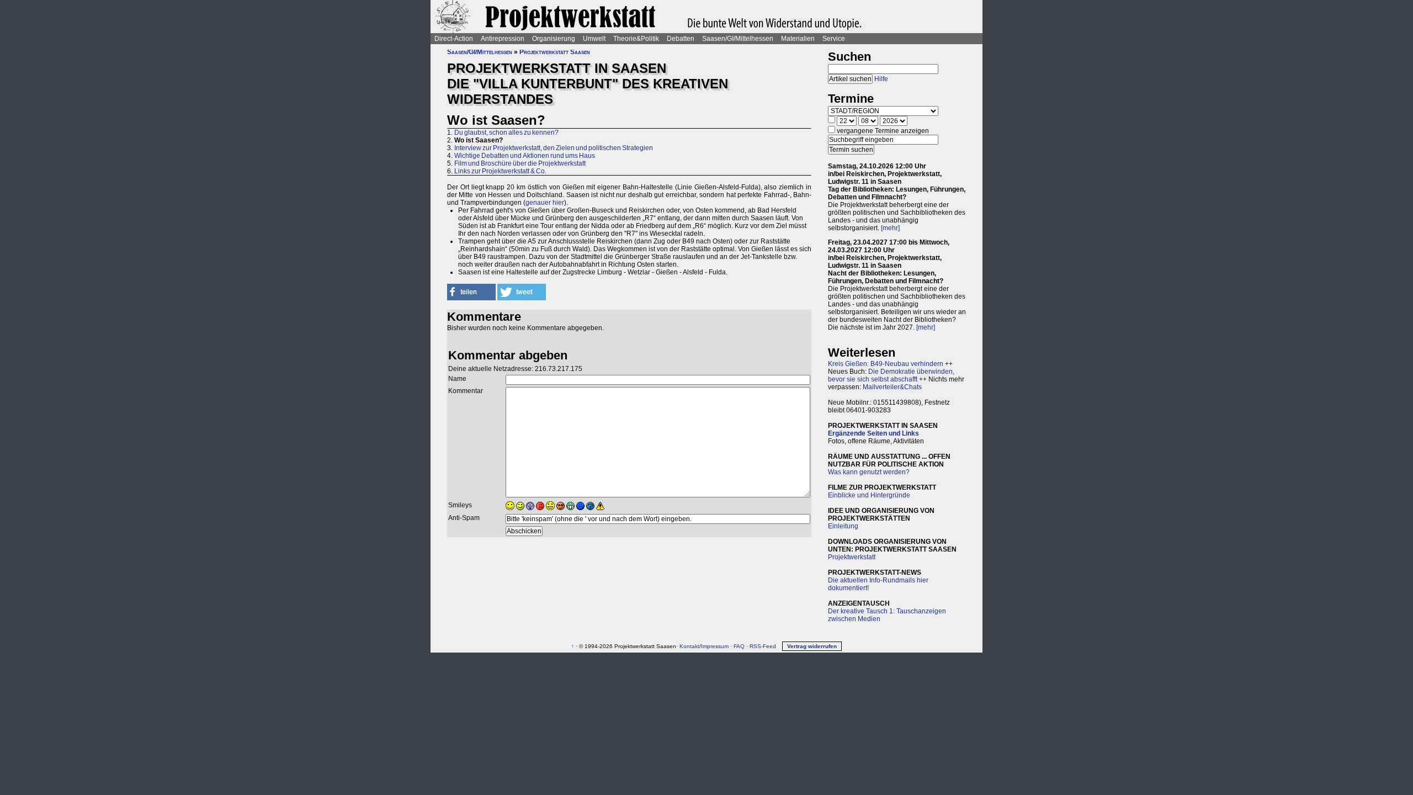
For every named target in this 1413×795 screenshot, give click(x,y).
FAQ (739, 646)
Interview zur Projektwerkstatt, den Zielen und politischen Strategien (553, 148)
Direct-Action (453, 39)
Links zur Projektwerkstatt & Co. (500, 171)
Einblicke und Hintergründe (869, 495)
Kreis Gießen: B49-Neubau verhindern (885, 364)
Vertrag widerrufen (812, 646)
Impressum (715, 646)
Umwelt (594, 39)
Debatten (680, 39)
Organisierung (553, 39)
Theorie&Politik (636, 39)
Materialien (798, 39)
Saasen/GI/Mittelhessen (737, 39)
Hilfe (881, 79)
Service (833, 39)
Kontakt (689, 646)
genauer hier (544, 202)
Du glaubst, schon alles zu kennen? (506, 132)
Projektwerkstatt (851, 557)
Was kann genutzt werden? (869, 472)
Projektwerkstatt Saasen (554, 52)
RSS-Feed (763, 646)
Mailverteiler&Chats (892, 387)
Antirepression (502, 39)
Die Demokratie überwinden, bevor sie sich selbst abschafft (891, 375)
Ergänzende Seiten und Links (873, 433)
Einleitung (843, 526)
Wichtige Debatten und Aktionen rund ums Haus (524, 156)
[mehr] (890, 228)
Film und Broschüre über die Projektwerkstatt (520, 163)
